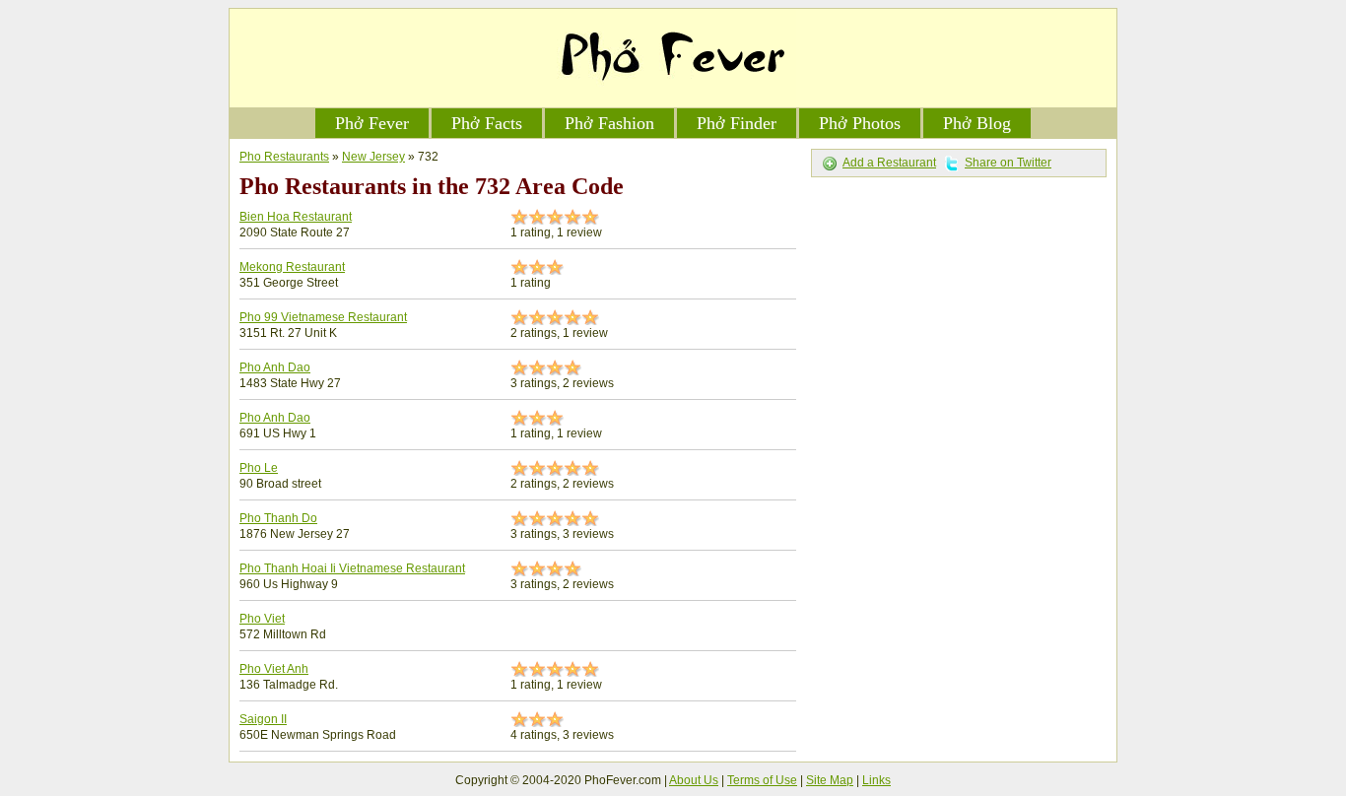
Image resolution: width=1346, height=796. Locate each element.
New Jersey (373, 157)
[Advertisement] (959, 310)
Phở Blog (977, 123)
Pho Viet (262, 619)
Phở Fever (372, 123)
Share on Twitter (1008, 162)
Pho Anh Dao (274, 367)
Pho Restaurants (284, 157)
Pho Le (258, 468)
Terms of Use (762, 780)
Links (876, 780)
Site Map (829, 780)
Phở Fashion (609, 123)
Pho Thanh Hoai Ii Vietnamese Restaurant (352, 568)
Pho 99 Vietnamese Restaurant (323, 317)
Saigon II (263, 719)
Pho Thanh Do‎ (278, 518)
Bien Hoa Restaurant (295, 217)
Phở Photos (860, 123)
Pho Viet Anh (273, 669)
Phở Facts (486, 123)
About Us (693, 780)
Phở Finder (736, 123)
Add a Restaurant (889, 162)
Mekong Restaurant (292, 267)
